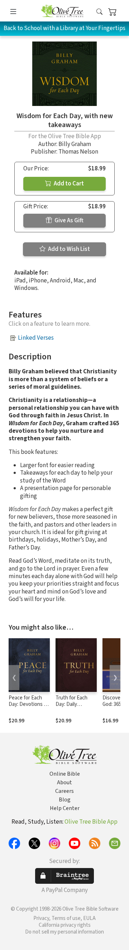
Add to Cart (68, 183)
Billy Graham (74, 144)
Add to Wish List (68, 249)
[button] (99, 12)
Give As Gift (68, 220)
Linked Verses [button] (36, 338)
